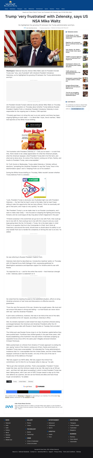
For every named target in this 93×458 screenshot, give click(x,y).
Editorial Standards (24, 451)
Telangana (19, 8)
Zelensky (30, 381)
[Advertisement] (34, 91)
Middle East (31, 8)
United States (22, 381)
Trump (15, 381)
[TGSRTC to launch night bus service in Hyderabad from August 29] (85, 58)
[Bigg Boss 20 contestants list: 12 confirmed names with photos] (85, 43)
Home (6, 8)
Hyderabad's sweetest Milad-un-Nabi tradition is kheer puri (74, 80)
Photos (57, 8)
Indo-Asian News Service (31, 27)
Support (51, 451)
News (30, 12)
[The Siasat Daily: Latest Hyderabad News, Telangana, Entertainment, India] (10, 4)
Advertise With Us (43, 451)
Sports (46, 8)
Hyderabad (12, 8)
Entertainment (39, 8)
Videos (63, 8)
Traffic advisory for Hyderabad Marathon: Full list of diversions (73, 72)
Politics (8, 430)
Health (50, 434)
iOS (33, 397)
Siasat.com (25, 12)
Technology (30, 434)
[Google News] (27, 386)
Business (52, 8)
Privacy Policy (58, 451)
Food (50, 437)
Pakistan (8, 435)
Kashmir (8, 437)
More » (20, 408)
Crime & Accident (32, 443)
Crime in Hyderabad (32, 441)
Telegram (27, 396)
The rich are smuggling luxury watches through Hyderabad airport (72, 94)
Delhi (7, 427)
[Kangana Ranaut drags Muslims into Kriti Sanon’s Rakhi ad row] (85, 86)
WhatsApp (21, 396)
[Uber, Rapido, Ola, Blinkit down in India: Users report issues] (85, 51)
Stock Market (74, 439)
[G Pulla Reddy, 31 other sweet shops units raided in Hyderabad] (85, 36)
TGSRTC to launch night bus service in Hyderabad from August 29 (74, 58)
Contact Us (33, 451)
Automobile (73, 441)
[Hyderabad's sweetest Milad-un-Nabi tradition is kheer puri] (85, 79)
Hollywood (52, 425)
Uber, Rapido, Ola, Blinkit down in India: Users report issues (73, 51)
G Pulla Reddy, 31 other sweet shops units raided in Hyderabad (73, 37)
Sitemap (78, 451)
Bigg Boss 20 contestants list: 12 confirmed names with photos (74, 44)
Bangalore (73, 430)
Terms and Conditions (69, 451)
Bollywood (52, 423)
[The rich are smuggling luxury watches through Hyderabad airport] (85, 94)
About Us (15, 451)
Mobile (29, 432)
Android (27, 397)
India (25, 8)
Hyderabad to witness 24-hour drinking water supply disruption (73, 65)
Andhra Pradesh (74, 425)
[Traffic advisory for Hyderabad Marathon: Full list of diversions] (85, 72)
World (35, 12)
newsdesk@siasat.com (77, 109)
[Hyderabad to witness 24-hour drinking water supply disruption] (85, 65)
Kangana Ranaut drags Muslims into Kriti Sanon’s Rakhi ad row (73, 87)
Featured (8, 423)
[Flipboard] (40, 386)
